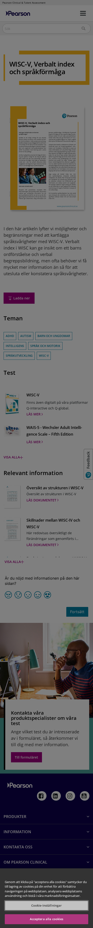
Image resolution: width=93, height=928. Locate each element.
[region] (46, 898)
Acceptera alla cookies (46, 919)
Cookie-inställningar (46, 905)
